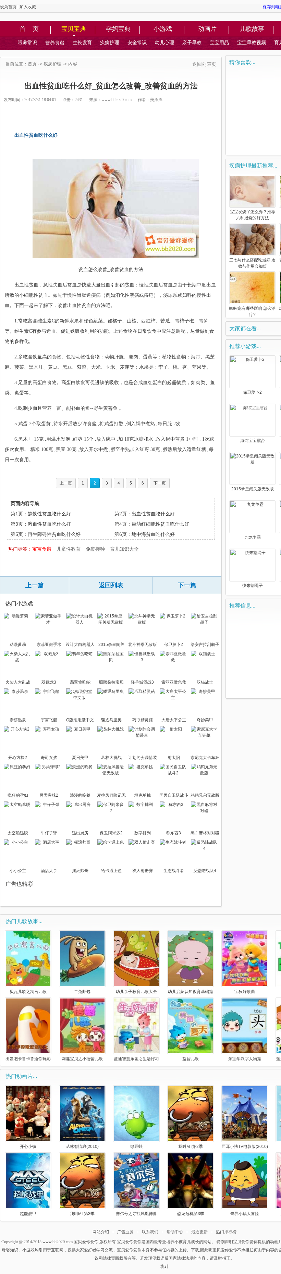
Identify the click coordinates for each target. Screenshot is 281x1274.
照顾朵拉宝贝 (111, 682)
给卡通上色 (111, 870)
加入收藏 (28, 6)
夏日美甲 (80, 757)
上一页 (66, 483)
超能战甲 (28, 1213)
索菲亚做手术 (49, 644)
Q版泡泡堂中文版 (80, 721)
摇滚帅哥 (80, 870)
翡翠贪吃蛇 (80, 682)
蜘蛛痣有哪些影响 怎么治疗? (252, 311)
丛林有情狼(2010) (82, 1146)
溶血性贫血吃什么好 (49, 524)
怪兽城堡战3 (142, 682)
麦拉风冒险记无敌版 (111, 796)
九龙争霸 (252, 537)
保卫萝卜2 (173, 644)
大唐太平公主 (173, 720)
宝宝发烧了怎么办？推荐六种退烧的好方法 (252, 214)
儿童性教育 (69, 549)
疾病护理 (109, 42)
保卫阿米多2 (111, 833)
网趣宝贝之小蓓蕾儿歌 (82, 1058)
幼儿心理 (164, 42)
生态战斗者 (173, 870)
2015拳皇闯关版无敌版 (111, 645)
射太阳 (174, 757)
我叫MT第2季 (190, 1146)
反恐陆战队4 (204, 870)
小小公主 (18, 870)
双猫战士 (205, 682)
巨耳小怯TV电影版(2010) (245, 1146)
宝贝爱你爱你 (86, 1241)
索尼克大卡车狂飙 (205, 758)
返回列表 (111, 585)
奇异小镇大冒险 (244, 1213)
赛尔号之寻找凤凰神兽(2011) (136, 1213)
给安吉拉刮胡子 (205, 644)
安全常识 (137, 42)
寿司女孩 (49, 757)
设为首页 (8, 6)
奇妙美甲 (205, 720)
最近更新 (199, 1231)
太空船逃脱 (18, 833)
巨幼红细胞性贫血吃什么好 (160, 524)
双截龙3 (48, 682)
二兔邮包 (82, 991)
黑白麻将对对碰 (205, 833)
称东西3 (173, 833)
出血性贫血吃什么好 (153, 513)
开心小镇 (28, 1146)
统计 (164, 1266)
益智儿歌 (190, 1058)
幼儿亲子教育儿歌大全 (136, 991)
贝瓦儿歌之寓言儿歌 (28, 991)
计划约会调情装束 (142, 758)
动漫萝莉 (18, 644)
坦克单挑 (142, 795)
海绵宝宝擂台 (252, 440)
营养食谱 (54, 42)
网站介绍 (101, 1231)
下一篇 (187, 585)
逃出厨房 (80, 833)
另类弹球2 (48, 795)
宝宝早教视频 (251, 42)
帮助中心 (175, 1231)
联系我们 (150, 1231)
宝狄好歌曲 (244, 991)
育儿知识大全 (124, 549)
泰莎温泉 (18, 720)
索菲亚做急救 (173, 682)
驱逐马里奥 (111, 720)
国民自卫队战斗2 (173, 796)
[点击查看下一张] (116, 208)
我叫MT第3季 (82, 1213)
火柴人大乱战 (17, 682)
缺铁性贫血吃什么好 (49, 513)
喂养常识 (27, 42)
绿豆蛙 (136, 1146)
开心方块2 (17, 757)
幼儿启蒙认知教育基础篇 (190, 991)
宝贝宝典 (73, 29)
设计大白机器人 (80, 644)
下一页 (160, 483)
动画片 (207, 29)
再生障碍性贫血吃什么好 (54, 534)
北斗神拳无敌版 (142, 644)
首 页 (29, 29)
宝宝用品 (219, 42)
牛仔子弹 (49, 833)
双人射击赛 (142, 870)
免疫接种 (95, 549)
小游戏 (163, 29)
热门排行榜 (226, 1231)
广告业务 (125, 1231)
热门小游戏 (19, 604)
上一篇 (34, 585)
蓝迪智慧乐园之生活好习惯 (136, 1058)
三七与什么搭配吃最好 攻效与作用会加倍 (252, 263)
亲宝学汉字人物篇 (244, 1058)
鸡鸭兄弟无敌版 (205, 795)
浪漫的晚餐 (80, 795)
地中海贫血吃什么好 (153, 534)
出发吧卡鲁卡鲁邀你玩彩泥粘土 (28, 1058)
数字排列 (142, 833)
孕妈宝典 (118, 29)
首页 (32, 63)
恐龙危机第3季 (190, 1213)
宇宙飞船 (49, 720)
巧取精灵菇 (142, 720)
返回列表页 (204, 64)
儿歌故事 (252, 29)
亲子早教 (191, 42)
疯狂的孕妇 (18, 795)
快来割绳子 (252, 585)
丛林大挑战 (111, 757)
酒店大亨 (49, 870)
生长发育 (82, 42)
